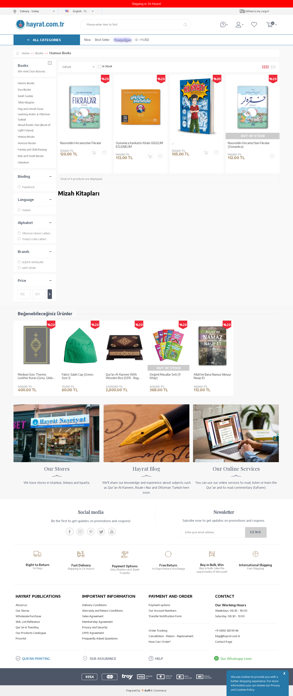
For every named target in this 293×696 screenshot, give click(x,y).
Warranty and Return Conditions (102, 610)
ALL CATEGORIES (47, 40)
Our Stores (22, 610)
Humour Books (27, 143)
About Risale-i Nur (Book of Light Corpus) (34, 127)
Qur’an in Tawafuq (27, 627)
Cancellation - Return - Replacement (171, 636)
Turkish (26, 210)
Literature (23, 162)
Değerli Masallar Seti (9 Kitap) (165, 376)
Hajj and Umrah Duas (30, 109)
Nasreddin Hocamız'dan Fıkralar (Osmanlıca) (249, 144)
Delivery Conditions (94, 605)
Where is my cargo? (257, 11)
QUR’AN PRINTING (36, 658)
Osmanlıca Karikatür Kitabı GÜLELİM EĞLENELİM (139, 144)
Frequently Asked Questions (100, 638)
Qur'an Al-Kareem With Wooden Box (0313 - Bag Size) (122, 376)
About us (21, 605)
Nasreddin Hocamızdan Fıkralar (80, 143)
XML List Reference (28, 621)
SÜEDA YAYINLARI (32, 262)
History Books (26, 136)
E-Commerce (158, 690)
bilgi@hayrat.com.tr (227, 636)
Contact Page (223, 641)
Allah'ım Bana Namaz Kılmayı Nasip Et (212, 376)
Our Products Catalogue (31, 633)
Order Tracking (158, 630)
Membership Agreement (97, 621)
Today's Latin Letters (34, 239)
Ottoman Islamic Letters (36, 233)
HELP (159, 658)
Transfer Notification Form (165, 616)
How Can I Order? (160, 641)
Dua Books (24, 89)
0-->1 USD (142, 40)
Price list (21, 638)
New (87, 40)
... (173, 143)
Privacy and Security (94, 627)
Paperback (28, 187)
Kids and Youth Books (31, 156)
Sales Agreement (92, 616)
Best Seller (102, 40)
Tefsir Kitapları (26, 102)
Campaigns (122, 40)
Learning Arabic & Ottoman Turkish (34, 117)
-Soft (146, 690)
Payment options (159, 605)
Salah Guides (25, 96)
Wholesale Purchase (28, 616)
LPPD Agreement (93, 633)
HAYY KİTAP (29, 268)
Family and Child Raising (32, 149)
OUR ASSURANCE (103, 658)
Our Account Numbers (162, 610)
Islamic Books (26, 83)
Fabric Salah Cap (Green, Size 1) (78, 376)
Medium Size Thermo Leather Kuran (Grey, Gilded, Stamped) (36, 376)
